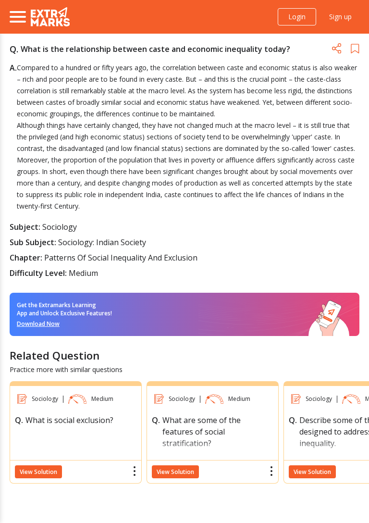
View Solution (38, 472)
